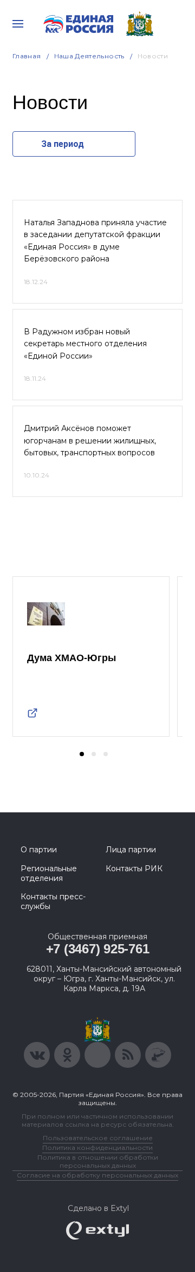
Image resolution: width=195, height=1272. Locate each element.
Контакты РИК (134, 868)
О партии (39, 849)
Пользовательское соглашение (98, 1138)
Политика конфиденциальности (97, 1147)
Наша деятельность (89, 56)
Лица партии (131, 849)
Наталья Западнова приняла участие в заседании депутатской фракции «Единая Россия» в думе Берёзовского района (95, 241)
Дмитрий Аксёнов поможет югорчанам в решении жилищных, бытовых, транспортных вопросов (90, 440)
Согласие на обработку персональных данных (97, 1175)
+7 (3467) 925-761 (98, 948)
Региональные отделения (49, 873)
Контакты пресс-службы (53, 901)
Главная (26, 56)
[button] (82, 754)
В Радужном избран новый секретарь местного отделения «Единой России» (85, 344)
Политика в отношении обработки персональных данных (97, 1161)
